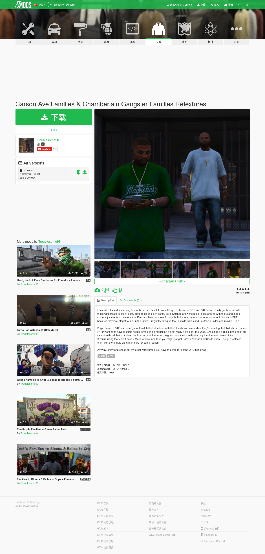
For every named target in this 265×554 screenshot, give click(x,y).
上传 (203, 4)
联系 (203, 503)
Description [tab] (107, 300)
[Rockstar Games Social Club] (43, 143)
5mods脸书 (210, 535)
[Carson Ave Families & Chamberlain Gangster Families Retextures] (172, 184)
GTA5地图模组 (105, 541)
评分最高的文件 (158, 528)
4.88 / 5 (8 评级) (243, 293)
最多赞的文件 (156, 516)
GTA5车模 (103, 509)
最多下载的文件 (158, 522)
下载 (57, 117)
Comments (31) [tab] (132, 300)
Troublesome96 (48, 139)
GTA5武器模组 (105, 522)
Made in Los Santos (27, 505)
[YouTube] (38, 143)
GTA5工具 (103, 503)
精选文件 (154, 509)
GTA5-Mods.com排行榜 (162, 535)
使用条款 (206, 516)
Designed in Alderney (28, 502)
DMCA (204, 522)
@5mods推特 (211, 528)
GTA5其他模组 (105, 547)
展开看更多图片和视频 (172, 281)
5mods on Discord (214, 541)
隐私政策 (206, 509)
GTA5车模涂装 (105, 516)
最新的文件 (155, 503)
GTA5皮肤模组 (105, 535)
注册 (230, 4)
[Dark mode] (239, 4)
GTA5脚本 (103, 528)
